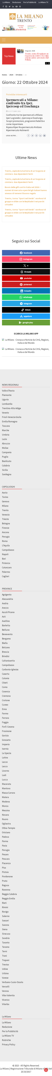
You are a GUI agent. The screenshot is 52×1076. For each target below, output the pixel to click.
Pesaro (5, 854)
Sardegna (6, 474)
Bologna (6, 523)
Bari (4, 558)
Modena (6, 801)
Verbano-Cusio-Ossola (12, 982)
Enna (4, 709)
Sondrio (6, 938)
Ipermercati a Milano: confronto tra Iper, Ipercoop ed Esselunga (22, 103)
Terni (4, 951)
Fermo (5, 713)
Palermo (6, 571)
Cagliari (5, 576)
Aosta (4, 492)
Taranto (5, 942)
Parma (5, 841)
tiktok (28, 310)
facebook (28, 253)
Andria (5, 603)
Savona (5, 924)
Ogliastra (6, 823)
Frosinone (6, 731)
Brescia (5, 651)
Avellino (6, 621)
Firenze (5, 527)
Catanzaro (7, 567)
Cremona (6, 695)
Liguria (5, 399)
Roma (4, 541)
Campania (6, 452)
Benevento (7, 634)
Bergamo (6, 638)
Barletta (6, 625)
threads (27, 272)
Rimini (5, 907)
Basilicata (6, 461)
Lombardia (7, 403)
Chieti (5, 682)
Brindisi (5, 656)
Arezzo (5, 607)
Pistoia (5, 872)
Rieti (4, 902)
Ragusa (5, 885)
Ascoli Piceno (8, 612)
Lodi (4, 775)
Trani (4, 955)
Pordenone (7, 876)
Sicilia (5, 469)
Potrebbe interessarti (16, 94)
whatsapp (27, 297)
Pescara (5, 858)
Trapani (5, 960)
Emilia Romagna (9, 421)
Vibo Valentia (8, 995)
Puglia (5, 456)
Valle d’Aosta (8, 390)
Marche (5, 430)
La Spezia (6, 753)
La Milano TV (43, 2)
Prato (4, 880)
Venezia (5, 514)
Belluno (6, 629)
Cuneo (5, 704)
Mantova (6, 788)
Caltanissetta (8, 660)
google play (28, 322)
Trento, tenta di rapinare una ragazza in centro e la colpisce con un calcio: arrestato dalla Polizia (38, 56)
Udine (5, 968)
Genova (5, 501)
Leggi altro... (11, 136)
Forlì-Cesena (8, 726)
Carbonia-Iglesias (10, 669)
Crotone (6, 700)
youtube (28, 278)
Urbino (5, 973)
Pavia (4, 845)
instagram (27, 259)
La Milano (6, 2)
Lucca (5, 779)
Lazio (4, 439)
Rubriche (6, 1040)
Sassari (5, 920)
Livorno (5, 770)
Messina (6, 810)
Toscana (6, 425)
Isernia (5, 748)
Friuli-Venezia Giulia (11, 417)
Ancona (5, 532)
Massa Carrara (8, 792)
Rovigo (5, 911)
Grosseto (6, 739)
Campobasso (8, 549)
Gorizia (5, 735)
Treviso (5, 964)
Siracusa (6, 933)
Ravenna (6, 889)
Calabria (6, 465)
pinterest (28, 284)
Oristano (6, 832)
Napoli (5, 554)
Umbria (5, 434)
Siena (4, 929)
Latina (5, 757)
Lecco (5, 766)
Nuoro (5, 819)
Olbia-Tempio (8, 828)
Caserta (5, 673)
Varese (5, 977)
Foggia (5, 722)
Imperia (5, 744)
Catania (5, 678)
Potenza (6, 563)
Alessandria (7, 599)
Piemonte (6, 395)
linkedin (27, 291)
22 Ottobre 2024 (14, 111)
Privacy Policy (8, 1044)
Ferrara (5, 717)
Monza (5, 806)
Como (4, 687)
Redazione (16, 2)
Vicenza (5, 999)
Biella (4, 643)
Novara (5, 814)
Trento (5, 510)
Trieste (5, 519)
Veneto (5, 412)
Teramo (5, 946)
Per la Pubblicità (29, 2)
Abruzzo (6, 443)
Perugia (5, 536)
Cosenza (6, 691)
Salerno (5, 916)
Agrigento (6, 594)
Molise (5, 447)
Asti (4, 616)
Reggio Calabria (9, 894)
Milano (5, 505)
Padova (5, 836)
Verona (5, 991)
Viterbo (5, 1004)
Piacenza (6, 863)
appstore (28, 316)
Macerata (6, 784)
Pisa (4, 867)
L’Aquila (6, 545)
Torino (5, 497)
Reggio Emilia (8, 898)
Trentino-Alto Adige (11, 408)
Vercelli (5, 986)
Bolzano (6, 647)
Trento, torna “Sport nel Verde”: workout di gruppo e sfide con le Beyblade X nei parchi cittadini (25, 201)
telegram (28, 303)
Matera (5, 797)
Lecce (5, 761)
